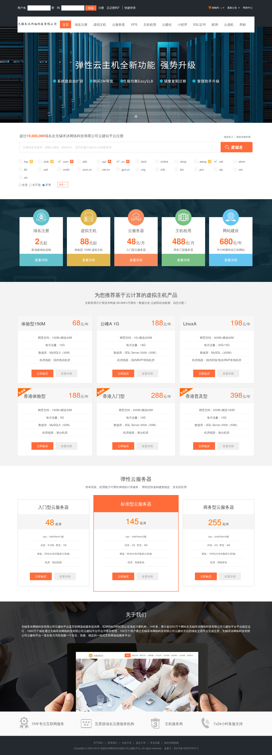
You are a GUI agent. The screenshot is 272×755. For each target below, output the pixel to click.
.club (46, 161)
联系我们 (112, 742)
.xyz (104, 161)
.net (220, 161)
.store (241, 161)
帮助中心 (247, 7)
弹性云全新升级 (136, 75)
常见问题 (155, 742)
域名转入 (228, 136)
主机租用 (149, 24)
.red (45, 169)
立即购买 (42, 373)
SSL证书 (199, 24)
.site (84, 161)
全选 (24, 185)
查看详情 (41, 260)
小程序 (182, 24)
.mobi (65, 169)
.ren (240, 169)
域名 (42, 631)
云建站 (167, 24)
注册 (101, 8)
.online (164, 161)
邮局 (215, 24)
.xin (25, 177)
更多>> (63, 184)
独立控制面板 (171, 742)
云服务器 (118, 24)
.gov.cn (125, 169)
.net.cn (105, 169)
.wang (203, 161)
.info (162, 169)
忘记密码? (113, 8)
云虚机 (229, 24)
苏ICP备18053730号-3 (186, 748)
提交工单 (141, 742)
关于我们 (98, 742)
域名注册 (81, 24)
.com (65, 161)
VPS (134, 24)
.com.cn (87, 169)
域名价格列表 (243, 136)
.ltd (25, 169)
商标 (243, 24)
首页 (65, 24)
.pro (201, 169)
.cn (123, 161)
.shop (182, 161)
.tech (143, 161)
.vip (220, 169)
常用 (48, 185)
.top (26, 161)
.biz (181, 169)
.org (142, 169)
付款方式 (126, 742)
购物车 (217, 8)
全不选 (36, 185)
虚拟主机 (99, 24)
